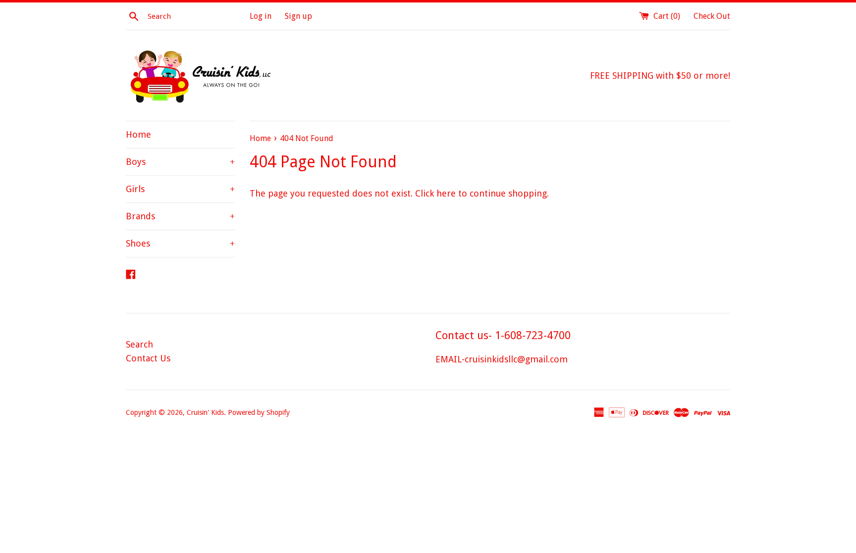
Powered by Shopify (259, 412)
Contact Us (148, 358)
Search (139, 344)
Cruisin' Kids (205, 412)
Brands (180, 216)
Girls (180, 189)
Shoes (180, 243)
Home (138, 134)
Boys (180, 161)
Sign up (298, 16)
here (446, 193)
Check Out (712, 16)
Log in (260, 16)
